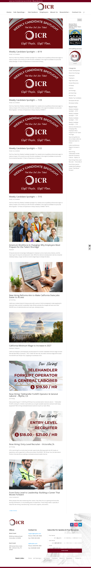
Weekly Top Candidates (14, 54)
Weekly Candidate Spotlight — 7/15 (25, 196)
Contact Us (76, 12)
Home (9, 12)
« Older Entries (13, 510)
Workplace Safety (73, 103)
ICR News (71, 85)
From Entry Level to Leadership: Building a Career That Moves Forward (34, 493)
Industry (71, 88)
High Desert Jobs (73, 80)
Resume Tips (72, 95)
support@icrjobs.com (34, 533)
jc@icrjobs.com (32, 543)
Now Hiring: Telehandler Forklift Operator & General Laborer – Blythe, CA (33, 395)
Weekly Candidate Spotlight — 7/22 (25, 148)
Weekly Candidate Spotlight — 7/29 (25, 100)
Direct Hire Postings (74, 73)
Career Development (14, 497)
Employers (44, 12)
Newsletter (64, 12)
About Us (54, 12)
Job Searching (12, 300)
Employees (11, 348)
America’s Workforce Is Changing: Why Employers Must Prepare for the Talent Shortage (34, 246)
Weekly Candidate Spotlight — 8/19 (25, 51)
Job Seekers (33, 12)
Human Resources (74, 83)
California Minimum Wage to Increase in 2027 (30, 345)
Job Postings (12, 398)
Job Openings (19, 12)
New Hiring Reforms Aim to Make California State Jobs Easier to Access (34, 296)
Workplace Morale (74, 100)
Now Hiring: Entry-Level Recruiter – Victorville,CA (31, 444)
